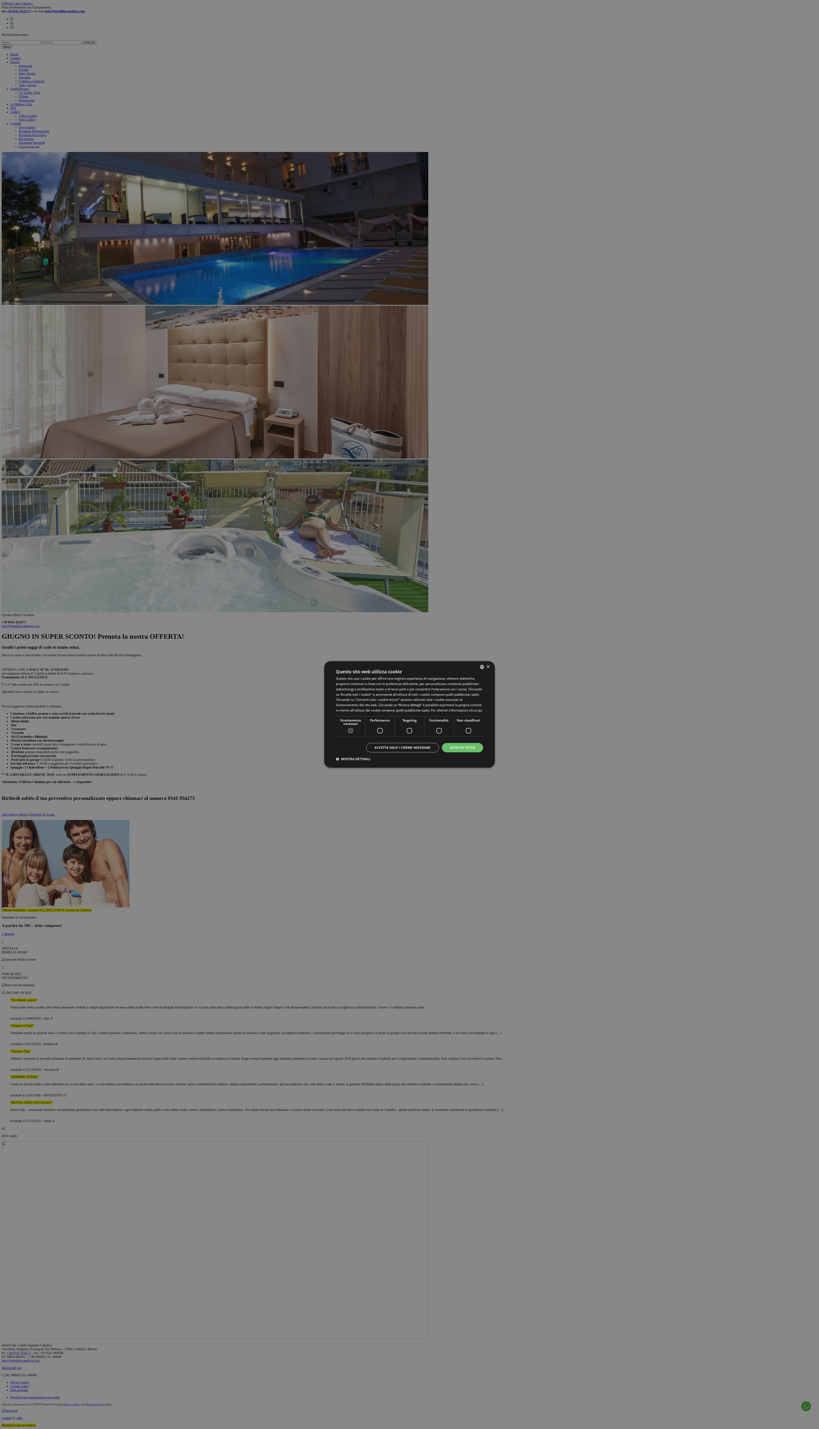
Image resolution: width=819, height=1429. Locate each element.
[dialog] (409, 714)
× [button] (487, 666)
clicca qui (475, 710)
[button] (353, 759)
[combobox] (482, 667)
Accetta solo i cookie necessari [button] (402, 747)
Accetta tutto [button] (462, 747)
